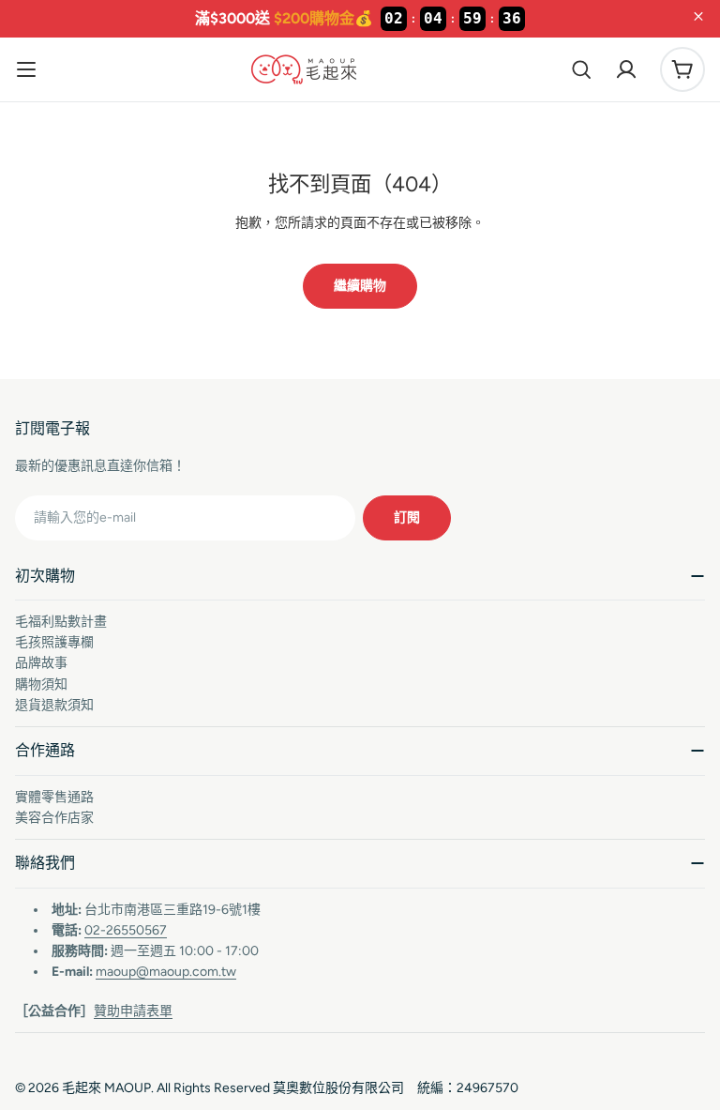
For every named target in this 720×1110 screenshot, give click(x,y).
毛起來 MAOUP (106, 1088)
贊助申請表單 (133, 1011)
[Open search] (581, 69)
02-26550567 (125, 930)
